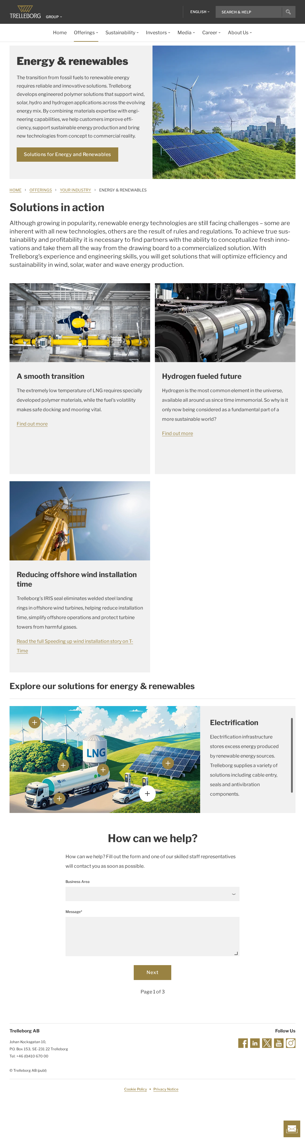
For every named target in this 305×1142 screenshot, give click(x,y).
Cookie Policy (135, 1089)
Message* (74, 911)
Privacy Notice (165, 1089)
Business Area (78, 881)
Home (15, 190)
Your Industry (75, 190)
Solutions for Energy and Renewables (67, 154)
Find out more (32, 424)
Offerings (40, 190)
